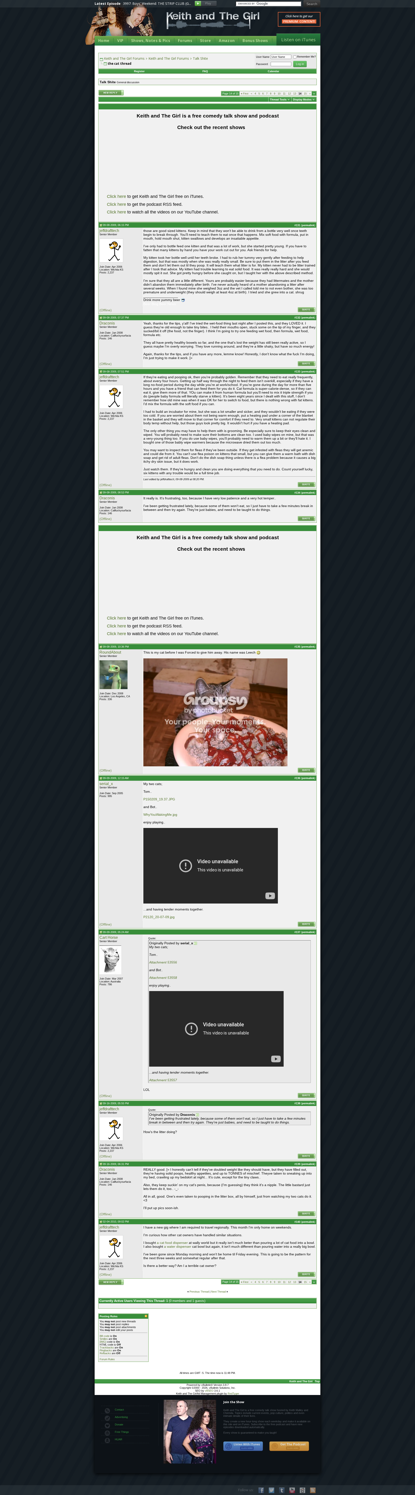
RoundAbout (110, 652)
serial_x (106, 784)
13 (294, 93)
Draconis (107, 323)
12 (289, 93)
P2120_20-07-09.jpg (159, 917)
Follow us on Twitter (271, 1490)
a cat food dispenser (172, 1243)
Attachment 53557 (163, 1080)
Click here (116, 196)
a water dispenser (177, 1246)
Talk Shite (200, 58)
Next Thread (218, 1291)
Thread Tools (278, 99)
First (244, 93)
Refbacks (105, 1353)
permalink (308, 225)
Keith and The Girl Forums (124, 58)
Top (317, 1381)
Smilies (104, 1338)
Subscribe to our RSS (313, 1490)
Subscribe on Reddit (302, 1490)
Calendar (273, 71)
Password (262, 64)
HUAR (118, 1439)
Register (139, 71)
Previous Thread (199, 1291)
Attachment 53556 (163, 962)
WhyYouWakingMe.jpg (160, 814)
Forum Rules (107, 1359)
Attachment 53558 (163, 978)
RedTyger (233, 1393)
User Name (262, 56)
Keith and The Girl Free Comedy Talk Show (213, 20)
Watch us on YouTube (292, 1490)
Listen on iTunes (298, 39)
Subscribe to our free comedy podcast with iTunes (243, 1446)
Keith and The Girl (300, 1381)
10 (279, 93)
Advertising (121, 1417)
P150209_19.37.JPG (159, 799)
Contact (119, 1409)
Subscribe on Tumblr (282, 1490)
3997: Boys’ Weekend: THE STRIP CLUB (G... (157, 3)
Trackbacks (107, 1347)
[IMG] (103, 1341)
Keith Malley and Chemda (122, 24)
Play (206, 3)
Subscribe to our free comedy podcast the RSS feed (289, 1446)
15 (305, 93)
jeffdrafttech (109, 231)
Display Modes (302, 99)
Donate (119, 1424)
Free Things (122, 1431)
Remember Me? (306, 56)
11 (284, 93)
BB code (105, 1336)
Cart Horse (108, 937)
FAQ (205, 71)
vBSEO (209, 1390)
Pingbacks (106, 1350)
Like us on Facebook (261, 1490)
